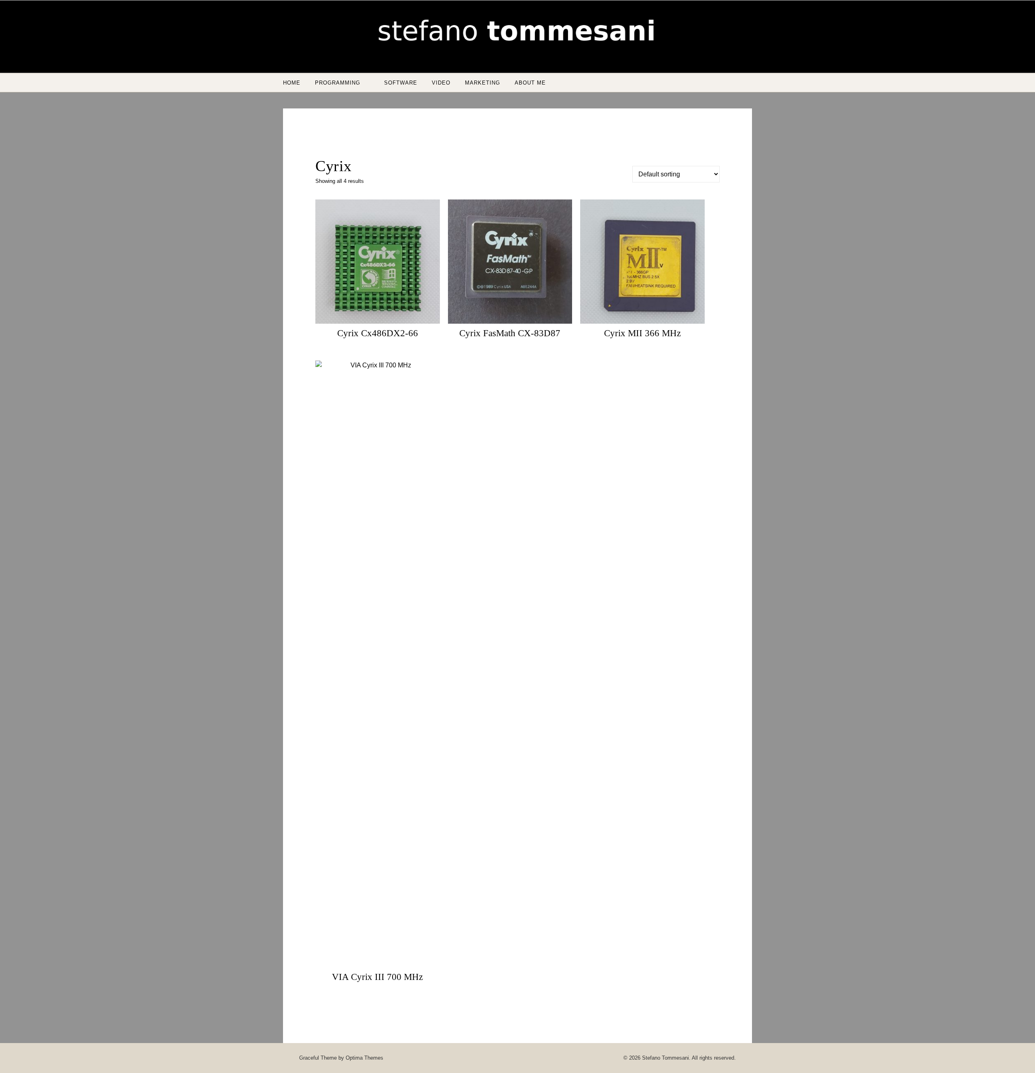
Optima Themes (364, 1058)
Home (291, 83)
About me (530, 83)
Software (400, 83)
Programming (337, 83)
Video (441, 83)
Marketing (482, 83)
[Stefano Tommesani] (517, 33)
